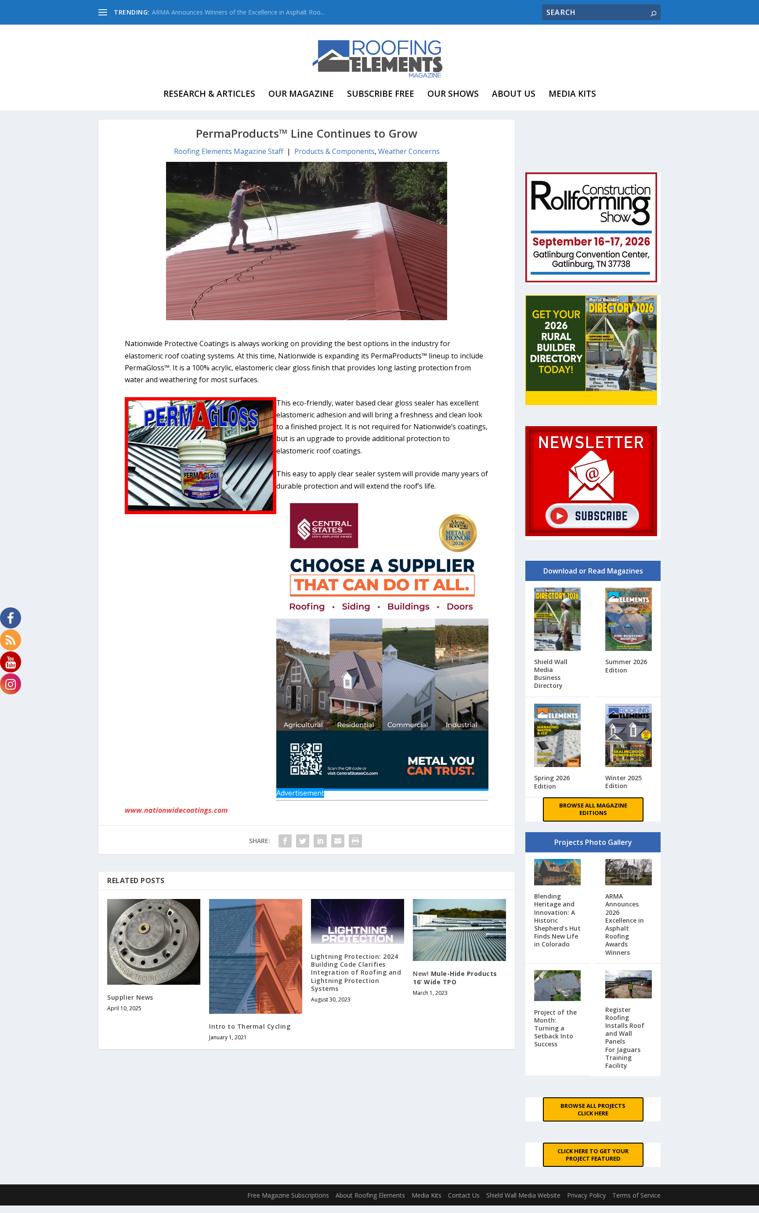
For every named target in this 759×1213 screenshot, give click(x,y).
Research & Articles (209, 93)
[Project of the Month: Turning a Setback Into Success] (557, 986)
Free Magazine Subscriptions (288, 1195)
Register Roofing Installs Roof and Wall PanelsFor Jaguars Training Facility (624, 1037)
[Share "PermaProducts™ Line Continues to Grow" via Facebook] (285, 841)
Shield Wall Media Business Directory (550, 674)
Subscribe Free (380, 93)
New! (455, 977)
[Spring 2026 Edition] (557, 736)
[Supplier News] (153, 942)
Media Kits (572, 93)
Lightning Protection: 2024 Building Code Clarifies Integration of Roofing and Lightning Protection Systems (356, 972)
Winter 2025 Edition (623, 782)
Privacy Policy (586, 1195)
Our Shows (453, 93)
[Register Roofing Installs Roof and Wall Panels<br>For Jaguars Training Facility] (628, 985)
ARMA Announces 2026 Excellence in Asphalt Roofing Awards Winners (624, 924)
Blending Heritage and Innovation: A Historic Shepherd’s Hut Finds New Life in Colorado (557, 920)
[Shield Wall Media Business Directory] (557, 620)
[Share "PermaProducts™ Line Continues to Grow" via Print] (355, 841)
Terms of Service (636, 1195)
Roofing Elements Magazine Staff (228, 151)
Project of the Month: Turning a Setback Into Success (555, 1028)
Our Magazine (301, 93)
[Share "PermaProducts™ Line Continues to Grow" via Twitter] (302, 841)
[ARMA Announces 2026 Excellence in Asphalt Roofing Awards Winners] (628, 873)
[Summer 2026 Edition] (628, 620)
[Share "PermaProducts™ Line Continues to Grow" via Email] (338, 841)
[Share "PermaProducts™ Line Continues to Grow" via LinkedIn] (320, 841)
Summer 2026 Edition (626, 666)
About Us (513, 93)
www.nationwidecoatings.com (176, 810)
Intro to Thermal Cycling (249, 1026)
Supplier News (130, 997)
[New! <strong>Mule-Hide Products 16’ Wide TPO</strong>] (459, 930)
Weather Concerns (409, 151)
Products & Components (334, 151)
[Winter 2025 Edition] (628, 736)
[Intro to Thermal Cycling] (255, 956)
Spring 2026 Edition (552, 782)
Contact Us (464, 1195)
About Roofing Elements (370, 1195)
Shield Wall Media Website (523, 1195)
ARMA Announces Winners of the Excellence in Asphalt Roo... (238, 12)
